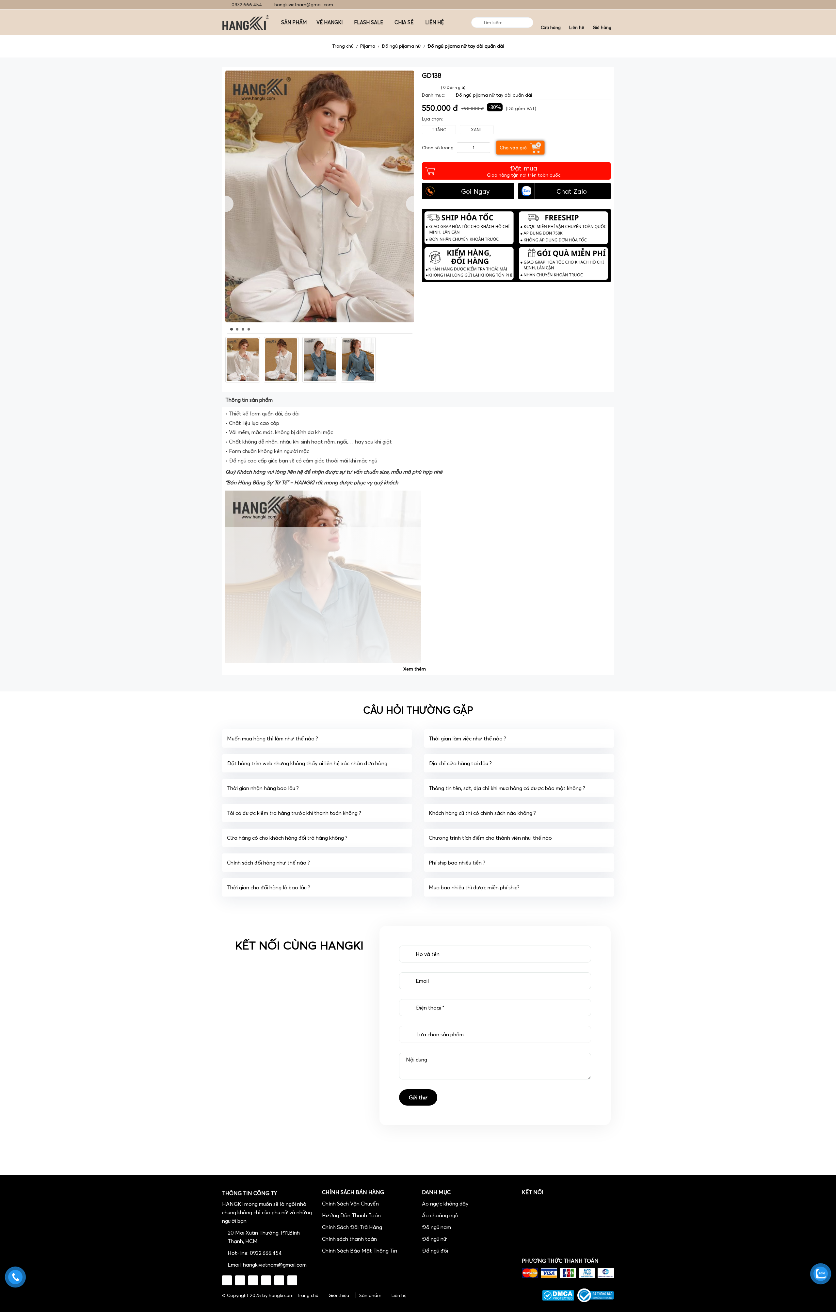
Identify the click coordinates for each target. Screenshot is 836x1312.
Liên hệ (576, 27)
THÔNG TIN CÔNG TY (249, 1193)
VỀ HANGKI (329, 22)
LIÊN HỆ (434, 22)
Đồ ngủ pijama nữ (401, 46)
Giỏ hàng (602, 27)
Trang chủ (343, 46)
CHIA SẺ (404, 22)
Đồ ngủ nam (436, 1227)
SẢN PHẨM (294, 22)
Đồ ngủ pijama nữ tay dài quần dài (465, 46)
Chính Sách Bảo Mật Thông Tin (359, 1250)
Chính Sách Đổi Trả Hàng (352, 1227)
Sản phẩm (370, 1295)
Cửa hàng (551, 27)
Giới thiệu (339, 1295)
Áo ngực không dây (445, 1203)
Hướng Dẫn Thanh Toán (351, 1215)
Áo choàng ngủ (440, 1215)
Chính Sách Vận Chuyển (350, 1203)
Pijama (367, 46)
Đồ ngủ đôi (435, 1250)
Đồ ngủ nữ (434, 1239)
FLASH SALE (368, 22)
